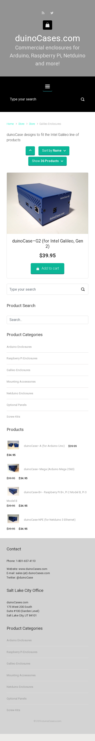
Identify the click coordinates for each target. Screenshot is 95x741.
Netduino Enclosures (20, 393)
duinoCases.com (47, 38)
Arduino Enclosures (19, 346)
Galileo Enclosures (18, 370)
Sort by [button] (51, 150)
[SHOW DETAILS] (47, 203)
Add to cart (50, 268)
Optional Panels (17, 405)
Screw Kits (13, 416)
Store (21, 123)
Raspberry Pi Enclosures (22, 358)
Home (10, 123)
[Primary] (47, 86)
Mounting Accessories (21, 381)
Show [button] (45, 161)
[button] (30, 150)
